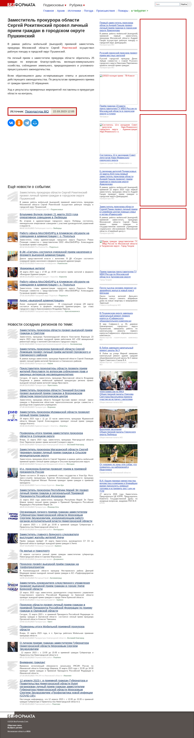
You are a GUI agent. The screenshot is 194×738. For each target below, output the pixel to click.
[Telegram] (27, 122)
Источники (74, 10)
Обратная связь (15, 725)
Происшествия (105, 10)
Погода (88, 10)
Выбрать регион (15, 728)
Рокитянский (69, 47)
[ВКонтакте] (11, 122)
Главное (48, 10)
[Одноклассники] (19, 122)
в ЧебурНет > (139, 10)
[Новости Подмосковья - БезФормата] (18, 4)
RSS (28, 731)
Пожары (123, 10)
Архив (61, 10)
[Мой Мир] (34, 122)
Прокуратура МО (37, 111)
